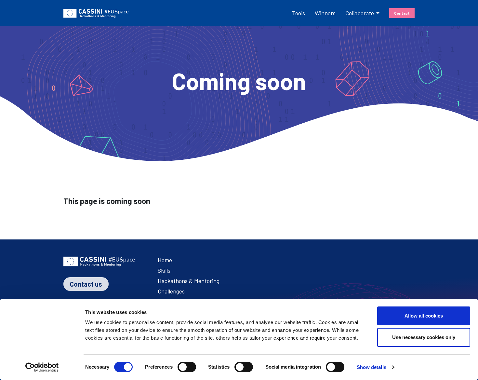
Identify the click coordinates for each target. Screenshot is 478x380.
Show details (371, 367)
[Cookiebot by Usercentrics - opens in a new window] (42, 367)
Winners (325, 13)
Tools (298, 13)
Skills (164, 270)
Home (165, 260)
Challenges (171, 291)
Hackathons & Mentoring (188, 280)
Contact (402, 13)
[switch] (187, 367)
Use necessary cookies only (423, 337)
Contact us (86, 284)
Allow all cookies (424, 316)
